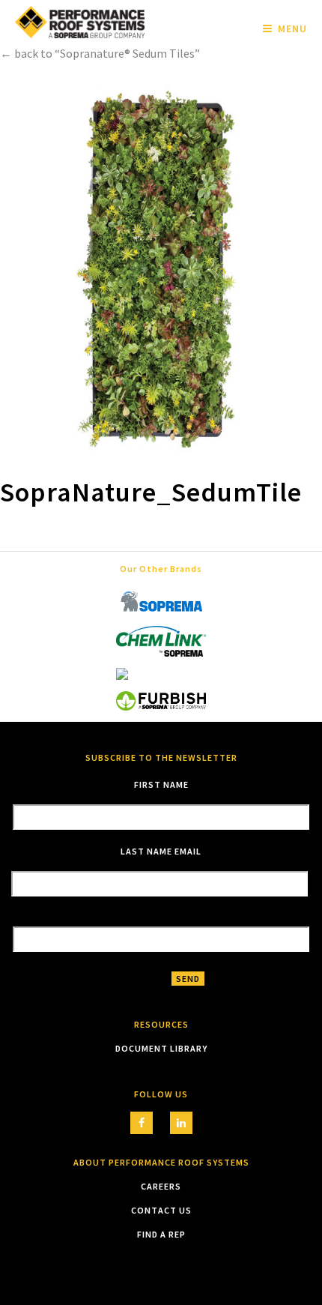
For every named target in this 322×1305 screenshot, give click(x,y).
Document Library (161, 1048)
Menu (292, 28)
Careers (161, 1186)
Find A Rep (161, 1234)
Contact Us (161, 1210)
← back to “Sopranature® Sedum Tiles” (100, 53)
